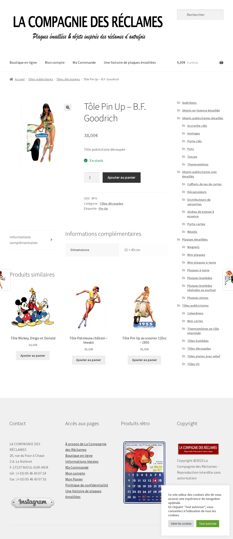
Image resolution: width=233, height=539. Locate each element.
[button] (67, 107)
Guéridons (189, 103)
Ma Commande (84, 62)
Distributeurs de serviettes (198, 202)
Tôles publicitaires (40, 79)
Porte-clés (194, 141)
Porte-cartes (196, 224)
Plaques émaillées (195, 239)
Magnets (193, 247)
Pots (190, 149)
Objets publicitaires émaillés (202, 118)
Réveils (192, 232)
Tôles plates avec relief (203, 356)
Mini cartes (195, 321)
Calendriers (195, 313)
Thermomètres (197, 164)
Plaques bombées (199, 278)
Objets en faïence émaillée (201, 110)
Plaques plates (197, 298)
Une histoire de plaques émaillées (130, 62)
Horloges (193, 133)
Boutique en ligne (23, 62)
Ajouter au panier (121, 177)
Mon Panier (74, 479)
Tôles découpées (68, 79)
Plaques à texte (198, 270)
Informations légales (82, 461)
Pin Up (103, 208)
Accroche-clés (197, 126)
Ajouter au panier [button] (32, 355)
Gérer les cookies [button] (181, 524)
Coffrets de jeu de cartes (204, 184)
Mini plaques (196, 255)
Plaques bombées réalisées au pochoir (201, 288)
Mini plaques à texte (201, 262)
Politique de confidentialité (86, 485)
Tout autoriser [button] (207, 524)
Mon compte (55, 62)
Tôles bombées (198, 341)
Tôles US (193, 364)
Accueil (20, 79)
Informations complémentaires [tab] (24, 240)
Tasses (192, 157)
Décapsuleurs (197, 192)
